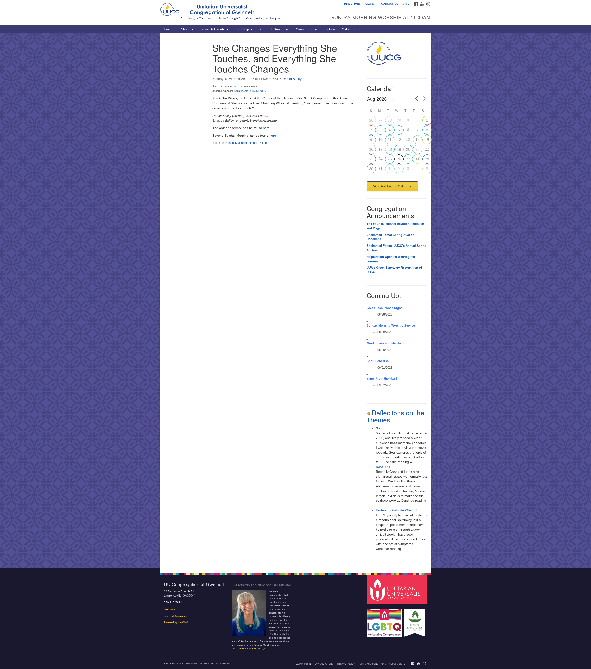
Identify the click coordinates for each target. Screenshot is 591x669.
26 (371, 120)
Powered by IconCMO (176, 622)
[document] (295, 300)
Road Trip (383, 467)
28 (390, 120)
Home (168, 29)
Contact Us (389, 4)
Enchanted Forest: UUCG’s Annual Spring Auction (396, 248)
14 (418, 140)
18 (390, 149)
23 (371, 159)
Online (263, 143)
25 (390, 159)
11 (390, 140)
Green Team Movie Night (384, 308)
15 (427, 140)
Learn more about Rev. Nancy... (249, 648)
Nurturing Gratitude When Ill (396, 510)
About (185, 29)
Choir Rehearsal (378, 361)
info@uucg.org (179, 616)
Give (406, 4)
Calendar (349, 29)
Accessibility (397, 664)
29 (427, 159)
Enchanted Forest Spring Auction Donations (390, 237)
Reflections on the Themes (395, 416)
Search (371, 4)
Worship (242, 29)
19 (399, 149)
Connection (304, 29)
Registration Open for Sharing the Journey (391, 259)
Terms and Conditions (372, 664)
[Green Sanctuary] (415, 620)
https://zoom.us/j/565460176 (250, 91)
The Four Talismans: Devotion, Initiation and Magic (395, 226)
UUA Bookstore (324, 664)
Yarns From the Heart (382, 378)
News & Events (213, 29)
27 (408, 159)
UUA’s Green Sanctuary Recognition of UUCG (394, 270)
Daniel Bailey (292, 79)
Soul (379, 428)
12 (399, 140)
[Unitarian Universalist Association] (397, 589)
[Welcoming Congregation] (385, 620)
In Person (228, 143)
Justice (329, 29)
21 (418, 149)
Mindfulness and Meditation (386, 343)
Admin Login (303, 664)
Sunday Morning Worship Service (391, 325)
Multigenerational (246, 143)
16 (371, 149)
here (266, 128)
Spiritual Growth (272, 29)
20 (408, 149)
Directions (352, 4)
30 (371, 169)
